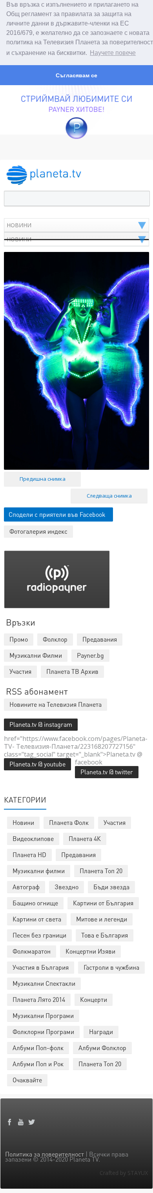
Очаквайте (27, 1080)
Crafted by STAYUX (124, 1173)
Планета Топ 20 (101, 870)
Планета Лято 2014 (39, 999)
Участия (115, 822)
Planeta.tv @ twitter (106, 772)
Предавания (78, 854)
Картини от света (37, 919)
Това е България (104, 935)
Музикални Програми (43, 1015)
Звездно (66, 887)
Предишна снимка (43, 478)
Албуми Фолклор (102, 1047)
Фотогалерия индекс (38, 531)
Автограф (26, 887)
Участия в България (41, 967)
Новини (23, 822)
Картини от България (103, 903)
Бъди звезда (111, 887)
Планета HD (29, 854)
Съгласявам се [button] (76, 75)
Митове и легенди (101, 919)
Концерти (93, 999)
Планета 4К (85, 838)
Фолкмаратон (32, 951)
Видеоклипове (33, 838)
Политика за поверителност (44, 1154)
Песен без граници (39, 935)
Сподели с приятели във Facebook (57, 514)
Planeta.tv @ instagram (40, 724)
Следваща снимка (109, 495)
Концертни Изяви (90, 951)
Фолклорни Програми (43, 1031)
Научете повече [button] (113, 52)
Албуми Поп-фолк (38, 1047)
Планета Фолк (69, 822)
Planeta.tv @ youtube (37, 764)
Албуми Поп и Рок (38, 1064)
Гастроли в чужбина (111, 967)
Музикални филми (39, 870)
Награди (101, 1031)
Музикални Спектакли (44, 983)
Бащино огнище (35, 903)
